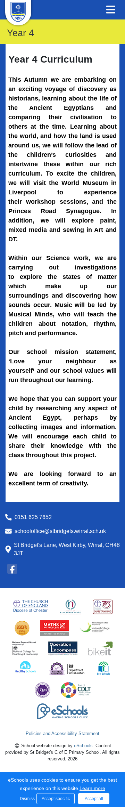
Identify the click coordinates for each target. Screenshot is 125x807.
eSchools (83, 745)
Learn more (92, 788)
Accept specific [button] (56, 798)
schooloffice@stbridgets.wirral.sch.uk (60, 531)
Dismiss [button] (26, 798)
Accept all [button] (94, 798)
